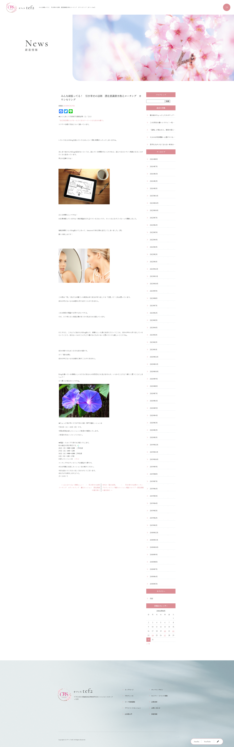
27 (165, 635)
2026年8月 (154, 159)
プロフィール (129, 696)
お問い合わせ (155, 708)
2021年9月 (153, 291)
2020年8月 (154, 386)
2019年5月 (154, 496)
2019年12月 (154, 444)
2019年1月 (153, 525)
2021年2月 (153, 342)
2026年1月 (153, 188)
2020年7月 (154, 393)
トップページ (129, 690)
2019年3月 (153, 510)
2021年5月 (153, 320)
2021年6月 (153, 313)
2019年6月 (154, 488)
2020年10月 (154, 371)
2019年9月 (154, 466)
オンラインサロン (157, 690)
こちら (76, 459)
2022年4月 (154, 239)
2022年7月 (153, 217)
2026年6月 (154, 174)
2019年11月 (154, 452)
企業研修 (154, 702)
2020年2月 (154, 430)
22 (173, 631)
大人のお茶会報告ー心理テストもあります (163, 137)
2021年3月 (153, 335)
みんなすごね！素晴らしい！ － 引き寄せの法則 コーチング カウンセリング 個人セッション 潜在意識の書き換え (80, 487)
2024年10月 (154, 203)
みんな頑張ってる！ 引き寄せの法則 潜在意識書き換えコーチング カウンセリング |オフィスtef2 (67, 7)
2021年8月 (153, 298)
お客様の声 (128, 714)
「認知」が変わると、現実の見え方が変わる (163, 130)
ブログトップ (161, 94)
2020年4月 (154, 415)
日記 (151, 598)
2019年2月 (153, 518)
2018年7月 (153, 569)
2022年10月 (154, 210)
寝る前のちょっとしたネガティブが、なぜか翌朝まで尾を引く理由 (163, 115)
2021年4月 (153, 327)
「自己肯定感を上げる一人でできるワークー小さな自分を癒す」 (81, 120)
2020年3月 (154, 423)
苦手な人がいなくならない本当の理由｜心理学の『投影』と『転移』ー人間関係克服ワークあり (163, 144)
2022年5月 (154, 232)
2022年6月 (154, 225)
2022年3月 (153, 247)
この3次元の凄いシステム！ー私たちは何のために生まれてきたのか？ (163, 122)
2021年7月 (153, 305)
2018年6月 (154, 576)
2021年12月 (154, 269)
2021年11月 (154, 276)
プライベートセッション (133, 708)
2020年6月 (154, 401)
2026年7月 (154, 166)
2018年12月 (154, 532)
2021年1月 (153, 349)
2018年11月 (154, 540)
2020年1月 (153, 437)
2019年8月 (154, 474)
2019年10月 (154, 459)
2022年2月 (153, 254)
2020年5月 (154, 408)
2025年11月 (154, 196)
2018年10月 (154, 547)
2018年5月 (154, 584)
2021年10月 (154, 283)
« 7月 (148, 644)
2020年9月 (154, 379)
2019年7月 (153, 481)
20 (165, 631)
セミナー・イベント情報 (159, 696)
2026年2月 (154, 181)
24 (153, 635)
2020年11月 (154, 364)
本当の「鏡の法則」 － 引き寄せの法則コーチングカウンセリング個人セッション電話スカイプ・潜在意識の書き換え (123, 487)
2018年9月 (154, 554)
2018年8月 (154, 562)
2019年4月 (154, 503)
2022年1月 (153, 261)
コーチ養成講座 (130, 702)
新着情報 (154, 714)
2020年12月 (154, 357)
